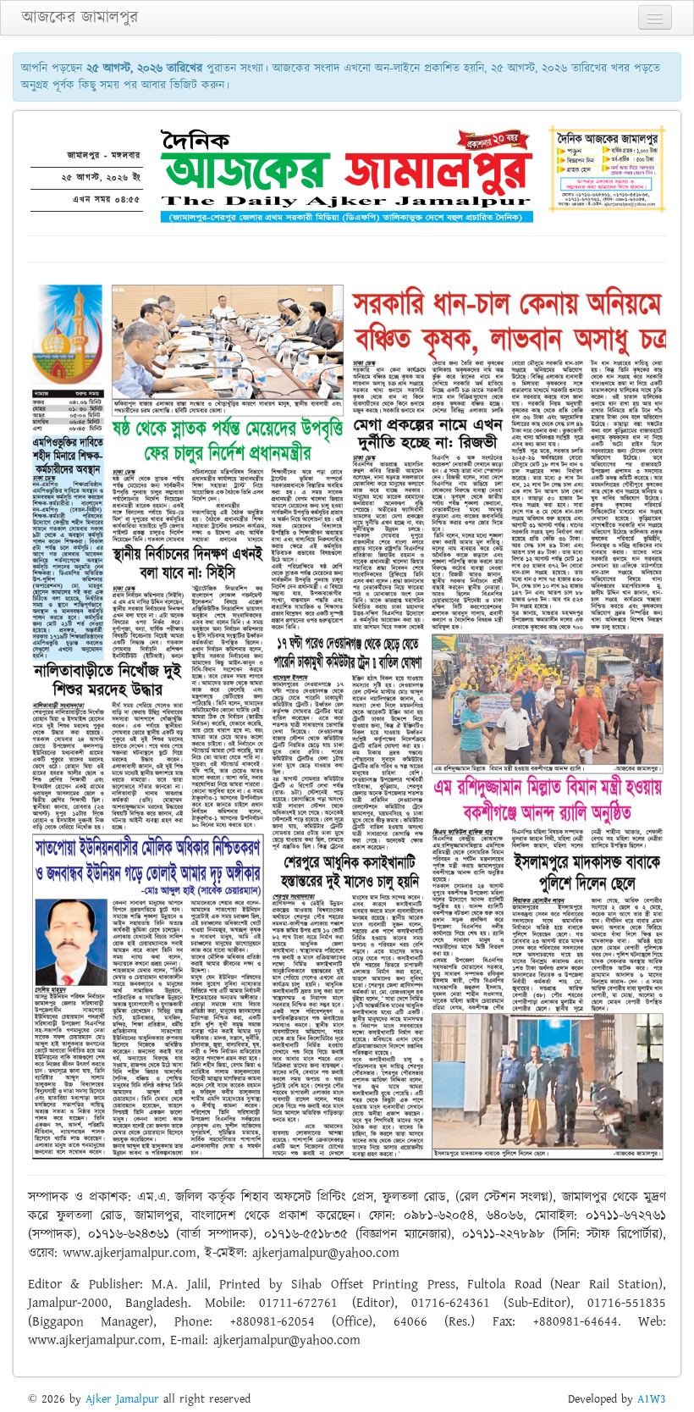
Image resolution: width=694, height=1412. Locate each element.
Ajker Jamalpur (122, 1399)
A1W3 (651, 1399)
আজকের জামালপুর (80, 18)
